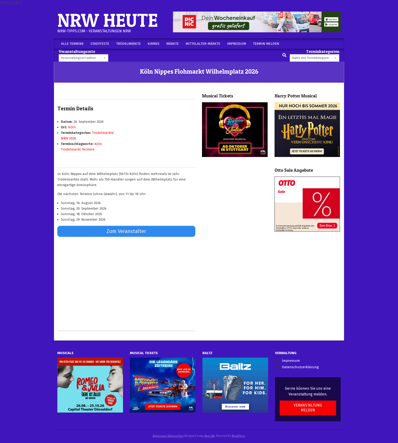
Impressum (291, 361)
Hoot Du (209, 436)
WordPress (238, 436)
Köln (72, 127)
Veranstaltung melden (308, 407)
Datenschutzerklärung (300, 367)
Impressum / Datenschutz (168, 436)
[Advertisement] (126, 283)
